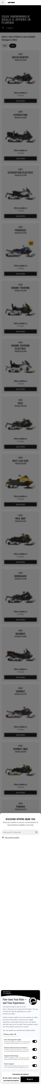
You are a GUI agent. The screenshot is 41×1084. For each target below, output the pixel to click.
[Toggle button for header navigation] (3, 2)
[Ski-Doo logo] (11, 2)
